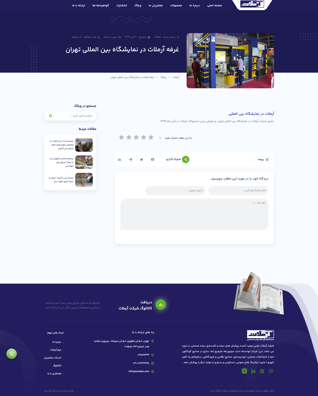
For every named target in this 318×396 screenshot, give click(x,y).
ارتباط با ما (78, 5)
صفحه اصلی (214, 5)
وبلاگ (137, 5)
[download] (161, 304)
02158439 (143, 355)
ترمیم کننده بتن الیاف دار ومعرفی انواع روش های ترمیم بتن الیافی (61, 144)
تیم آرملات (55, 350)
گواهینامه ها (100, 5)
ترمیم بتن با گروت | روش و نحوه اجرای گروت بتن (61, 179)
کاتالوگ (57, 366)
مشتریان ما (156, 5)
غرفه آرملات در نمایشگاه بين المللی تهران (132, 77)
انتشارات (121, 5)
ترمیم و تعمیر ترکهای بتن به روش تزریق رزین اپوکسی (61, 162)
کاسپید (47, 391)
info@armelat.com (139, 372)
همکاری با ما (54, 374)
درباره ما (194, 5)
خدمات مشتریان (52, 358)
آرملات (176, 77)
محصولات (176, 5)
